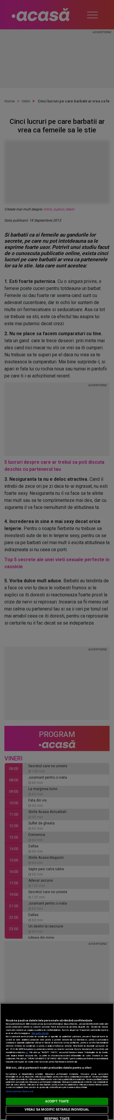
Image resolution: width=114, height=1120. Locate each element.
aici (26, 1052)
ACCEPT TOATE (57, 1101)
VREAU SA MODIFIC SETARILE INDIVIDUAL (57, 1109)
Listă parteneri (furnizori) (19, 1091)
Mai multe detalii (40, 1033)
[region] (57, 1061)
